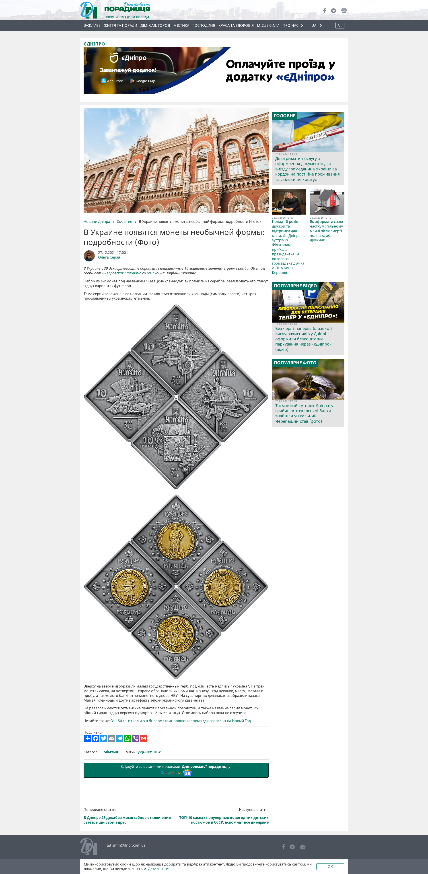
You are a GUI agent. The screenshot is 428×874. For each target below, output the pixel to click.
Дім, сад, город (155, 25)
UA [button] (314, 25)
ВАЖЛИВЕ (92, 25)
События (124, 221)
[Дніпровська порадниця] (92, 847)
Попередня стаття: (127, 815)
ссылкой (153, 273)
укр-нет (145, 752)
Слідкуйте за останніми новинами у (176, 769)
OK (330, 866)
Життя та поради (120, 25)
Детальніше (158, 869)
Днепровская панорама (121, 273)
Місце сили (268, 25)
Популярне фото (295, 363)
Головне (284, 116)
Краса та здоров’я (236, 25)
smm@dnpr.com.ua (129, 845)
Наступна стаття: (224, 815)
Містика (181, 25)
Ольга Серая (109, 257)
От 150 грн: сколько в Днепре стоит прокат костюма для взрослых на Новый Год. (181, 721)
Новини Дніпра (97, 221)
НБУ (157, 752)
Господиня (204, 25)
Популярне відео (295, 286)
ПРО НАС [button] (290, 25)
